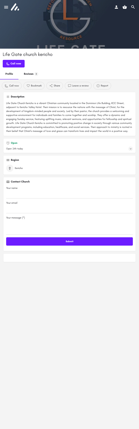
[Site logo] (15, 7)
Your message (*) (15, 217)
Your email (11, 202)
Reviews (30, 73)
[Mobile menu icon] (6, 7)
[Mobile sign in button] (116, 7)
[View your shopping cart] (124, 7)
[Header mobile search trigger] (133, 7)
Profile (9, 73)
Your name (12, 188)
